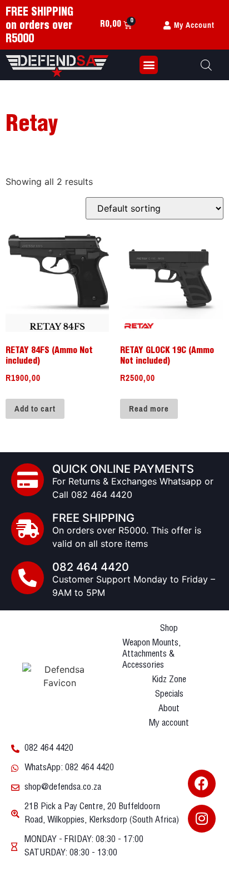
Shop (169, 628)
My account (169, 723)
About (169, 708)
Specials (169, 694)
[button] (149, 65)
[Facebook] (202, 783)
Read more (149, 409)
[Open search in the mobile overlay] (206, 65)
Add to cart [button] (35, 409)
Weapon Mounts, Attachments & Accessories (151, 654)
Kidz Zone (169, 680)
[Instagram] (202, 819)
